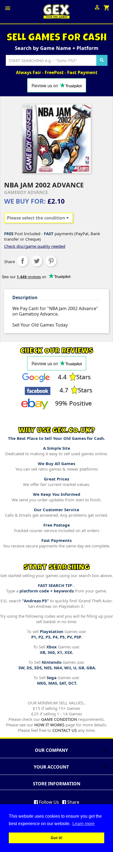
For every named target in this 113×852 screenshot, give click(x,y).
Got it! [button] (57, 838)
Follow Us (48, 802)
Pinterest (51, 260)
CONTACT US (64, 730)
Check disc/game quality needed (34, 246)
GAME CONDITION (59, 719)
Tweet (36, 260)
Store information (56, 784)
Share (22, 260)
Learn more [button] (83, 823)
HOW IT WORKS (49, 724)
